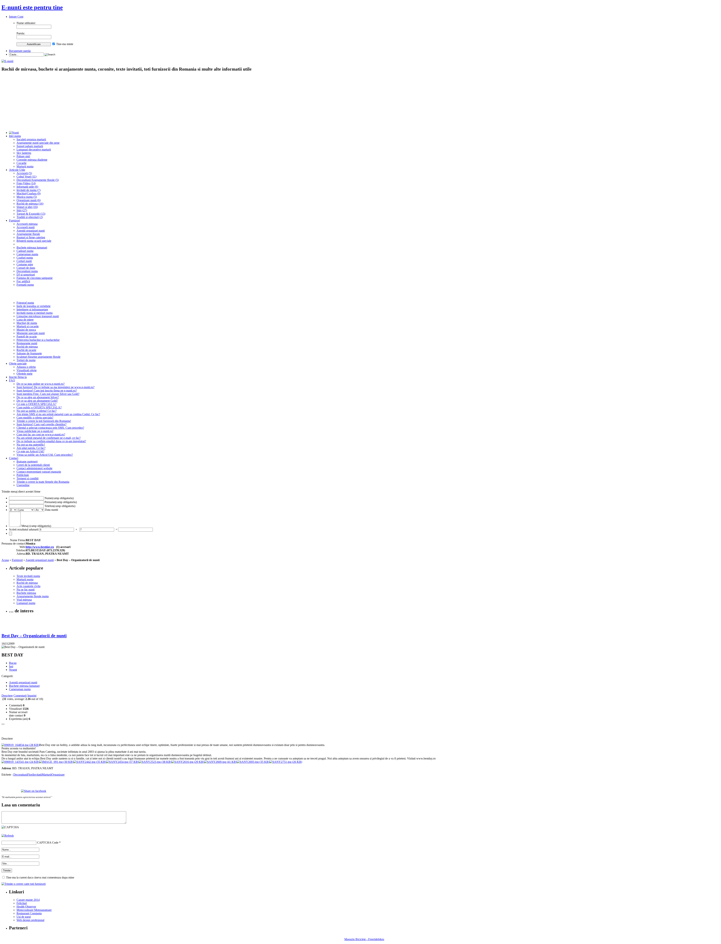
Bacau (13, 662)
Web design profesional (30, 920)
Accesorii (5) (24, 173)
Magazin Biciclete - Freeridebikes (364, 939)
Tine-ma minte (64, 44)
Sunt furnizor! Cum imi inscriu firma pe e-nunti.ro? (47, 390)
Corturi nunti (24, 261)
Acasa (5, 560)
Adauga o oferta (26, 366)
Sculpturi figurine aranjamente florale (38, 356)
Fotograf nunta (25, 302)
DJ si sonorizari (26, 274)
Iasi (11, 666)
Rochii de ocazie (26, 350)
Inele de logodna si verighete (34, 306)
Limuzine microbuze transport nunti (38, 316)
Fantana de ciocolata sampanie (35, 278)
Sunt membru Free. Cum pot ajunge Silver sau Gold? (48, 394)
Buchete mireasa (26, 592)
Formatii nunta (25, 284)
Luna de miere (25, 319)
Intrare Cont (16, 16)
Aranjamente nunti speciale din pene (38, 142)
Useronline (23, 485)
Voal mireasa (24, 599)
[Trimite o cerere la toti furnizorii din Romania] (24, 883)
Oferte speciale (18, 363)
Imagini (31, 695)
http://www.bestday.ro (40, 546)
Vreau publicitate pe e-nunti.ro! (35, 431)
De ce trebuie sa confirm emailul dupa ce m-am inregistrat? (51, 441)
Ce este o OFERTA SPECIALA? (36, 404)
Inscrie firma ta (18, 377)
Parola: (21, 33)
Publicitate (23, 475)
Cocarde (21, 163)
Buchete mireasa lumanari (32, 247)
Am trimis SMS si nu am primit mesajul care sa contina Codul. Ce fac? (58, 414)
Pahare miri (23, 156)
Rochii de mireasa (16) (30, 203)
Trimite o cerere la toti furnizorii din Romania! (44, 421)
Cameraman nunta (27, 254)
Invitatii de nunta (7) (29, 190)
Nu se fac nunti (26, 589)
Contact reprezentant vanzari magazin (39, 471)
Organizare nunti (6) (29, 200)
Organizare (58, 774)
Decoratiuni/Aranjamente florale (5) (38, 180)
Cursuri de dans (26, 267)
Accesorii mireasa (27, 223)
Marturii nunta (25, 166)
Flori (30, 774)
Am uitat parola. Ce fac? (31, 448)
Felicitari (22, 903)
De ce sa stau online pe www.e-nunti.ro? (41, 383)
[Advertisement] (360, 101)
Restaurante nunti (27, 343)
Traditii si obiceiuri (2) (30, 217)
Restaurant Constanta (29, 913)
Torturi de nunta (26, 360)
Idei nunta (15, 136)
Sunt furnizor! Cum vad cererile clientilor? (41, 424)
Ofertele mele (24, 373)
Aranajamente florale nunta (33, 596)
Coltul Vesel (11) (26, 176)
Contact (13, 458)
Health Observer (26, 906)
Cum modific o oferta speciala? (35, 417)
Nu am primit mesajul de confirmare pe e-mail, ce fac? (49, 437)
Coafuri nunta (25, 257)
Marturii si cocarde (28, 326)
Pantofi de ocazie (27, 336)
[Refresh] (8, 835)
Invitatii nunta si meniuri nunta (35, 312)
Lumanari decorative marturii (34, 149)
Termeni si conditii (27, 478)
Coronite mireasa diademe (32, 159)
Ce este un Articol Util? (30, 451)
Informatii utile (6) (27, 186)
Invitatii (37, 774)
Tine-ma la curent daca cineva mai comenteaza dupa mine (40, 877)
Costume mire (25, 264)
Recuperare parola (20, 50)
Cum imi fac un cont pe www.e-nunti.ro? (41, 434)
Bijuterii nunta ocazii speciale (34, 240)
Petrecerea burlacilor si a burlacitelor (38, 339)
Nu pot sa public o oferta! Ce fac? (37, 410)
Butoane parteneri (27, 461)
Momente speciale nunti (31, 333)
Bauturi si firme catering (31, 237)
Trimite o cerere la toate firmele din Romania (43, 481)
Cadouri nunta (25, 250)
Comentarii (20, 695)
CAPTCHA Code (47, 842)
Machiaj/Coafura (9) (29, 193)
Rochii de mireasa (27, 346)
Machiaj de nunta (27, 323)
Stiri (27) (22, 210)
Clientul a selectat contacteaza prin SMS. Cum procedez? (50, 427)
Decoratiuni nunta (27, 271)
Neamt (13, 669)
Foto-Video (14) (26, 183)
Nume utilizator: (26, 23)
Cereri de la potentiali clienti (33, 464)
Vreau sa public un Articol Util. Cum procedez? (45, 454)
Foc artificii (23, 281)
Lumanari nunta (26, 603)
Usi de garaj (24, 916)
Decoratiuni (20, 774)
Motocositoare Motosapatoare (34, 910)
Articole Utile (17, 169)
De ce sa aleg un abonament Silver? (38, 397)
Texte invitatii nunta (28, 576)
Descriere (7, 695)
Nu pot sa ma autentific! (31, 444)
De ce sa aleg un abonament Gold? (37, 400)
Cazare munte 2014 (28, 899)
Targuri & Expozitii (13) (31, 213)
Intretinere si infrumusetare (32, 309)
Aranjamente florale (28, 234)
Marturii (46, 774)
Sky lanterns (24, 152)
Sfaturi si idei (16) (27, 207)
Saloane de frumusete (29, 353)
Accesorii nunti (26, 227)
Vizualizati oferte (27, 370)
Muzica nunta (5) (27, 196)
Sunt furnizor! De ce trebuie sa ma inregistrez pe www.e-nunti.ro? (55, 387)
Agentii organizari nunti (31, 230)
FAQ (12, 380)
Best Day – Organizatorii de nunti (34, 635)
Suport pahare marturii (30, 146)
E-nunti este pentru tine (32, 7)
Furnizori (14, 220)
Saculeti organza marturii (31, 139)
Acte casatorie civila (28, 586)
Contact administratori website (34, 468)
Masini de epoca (26, 329)
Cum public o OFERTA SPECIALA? (39, 407)
